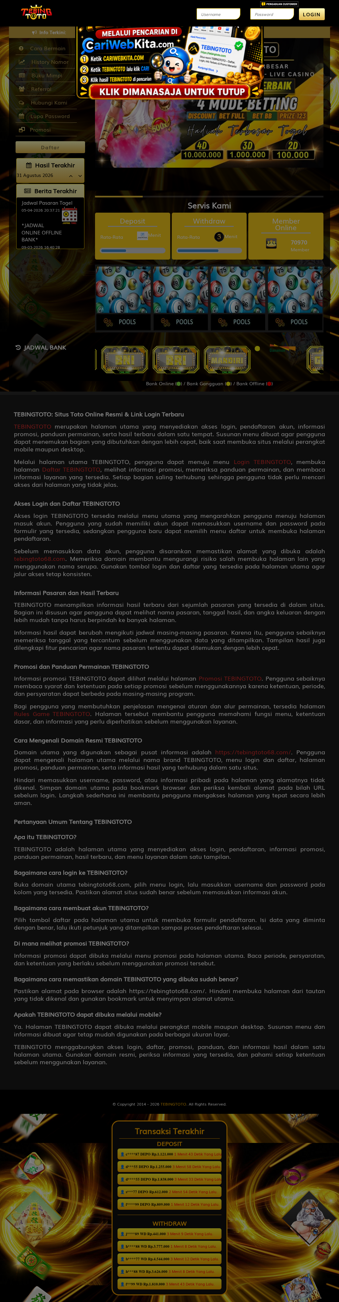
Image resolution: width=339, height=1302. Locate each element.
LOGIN (312, 14)
